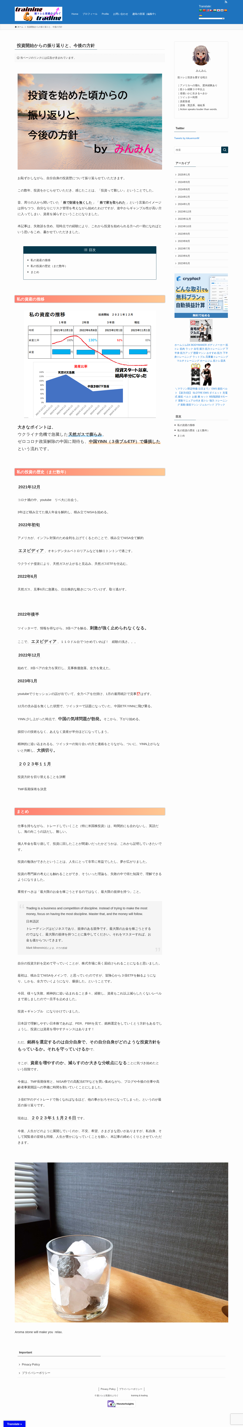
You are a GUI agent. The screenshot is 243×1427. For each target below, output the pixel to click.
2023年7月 (184, 248)
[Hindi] (214, 10)
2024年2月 (184, 196)
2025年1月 (184, 174)
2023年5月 (184, 263)
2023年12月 (184, 211)
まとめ (35, 272)
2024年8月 (184, 189)
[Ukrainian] (200, 15)
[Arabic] (200, 10)
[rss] (226, 2)
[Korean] (221, 10)
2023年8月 (184, 241)
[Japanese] (218, 10)
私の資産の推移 (41, 260)
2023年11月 (184, 218)
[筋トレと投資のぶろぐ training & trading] (38, 14)
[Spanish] (225, 10)
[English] (207, 10)
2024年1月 (184, 204)
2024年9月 (184, 182)
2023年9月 (184, 233)
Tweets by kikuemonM (186, 138)
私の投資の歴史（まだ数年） (49, 266)
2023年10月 (184, 226)
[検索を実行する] (224, 149)
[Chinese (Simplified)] (204, 10)
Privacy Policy (31, 1364)
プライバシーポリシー (36, 1372)
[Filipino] (211, 10)
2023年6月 (184, 255)
